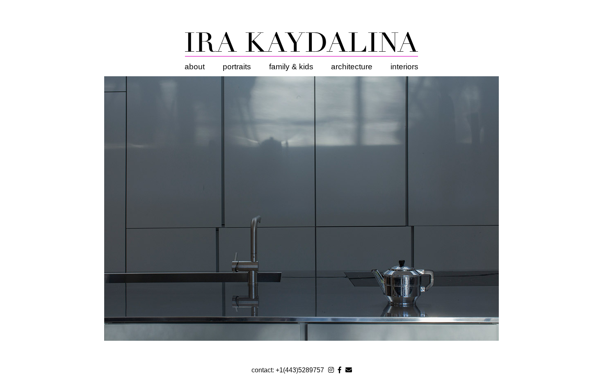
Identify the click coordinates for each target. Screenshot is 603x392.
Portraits (237, 66)
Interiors (404, 66)
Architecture (351, 66)
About (195, 66)
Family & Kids (291, 66)
